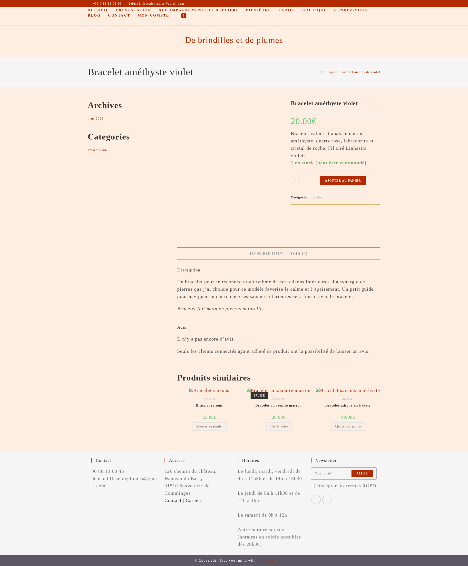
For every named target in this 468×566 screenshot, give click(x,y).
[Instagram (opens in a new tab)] (378, 3)
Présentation (97, 150)
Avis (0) (298, 253)
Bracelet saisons (209, 405)
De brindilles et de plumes (234, 40)
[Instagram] (327, 499)
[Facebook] (316, 499)
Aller (362, 473)
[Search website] (375, 22)
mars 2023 (96, 118)
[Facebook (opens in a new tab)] (373, 3)
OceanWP (265, 560)
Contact (173, 500)
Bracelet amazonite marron (278, 405)
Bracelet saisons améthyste (347, 405)
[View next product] (376, 103)
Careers (194, 500)
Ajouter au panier (343, 180)
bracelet (316, 197)
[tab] (266, 254)
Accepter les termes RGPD (346, 485)
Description (266, 253)
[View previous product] (367, 103)
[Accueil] (315, 72)
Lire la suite (279, 426)
